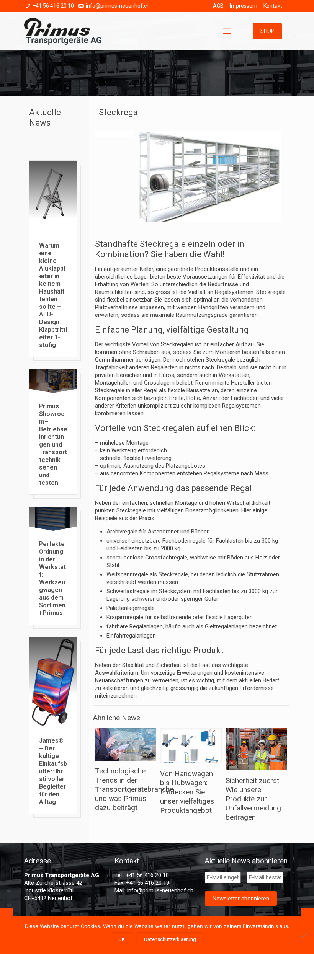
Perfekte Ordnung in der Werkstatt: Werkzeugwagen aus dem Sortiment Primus (52, 578)
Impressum (243, 6)
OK (121, 939)
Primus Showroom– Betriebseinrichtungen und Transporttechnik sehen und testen (53, 444)
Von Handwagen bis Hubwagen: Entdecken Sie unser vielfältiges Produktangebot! (187, 792)
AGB (218, 6)
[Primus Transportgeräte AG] (68, 31)
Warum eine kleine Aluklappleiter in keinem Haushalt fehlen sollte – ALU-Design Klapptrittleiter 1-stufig (53, 295)
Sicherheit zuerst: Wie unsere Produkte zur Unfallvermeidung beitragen (253, 799)
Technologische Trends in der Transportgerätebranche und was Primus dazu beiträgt (134, 789)
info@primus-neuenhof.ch (118, 6)
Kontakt (272, 6)
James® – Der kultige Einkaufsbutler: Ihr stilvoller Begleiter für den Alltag (53, 771)
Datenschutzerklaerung (170, 939)
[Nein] (304, 935)
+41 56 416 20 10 (53, 6)
